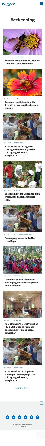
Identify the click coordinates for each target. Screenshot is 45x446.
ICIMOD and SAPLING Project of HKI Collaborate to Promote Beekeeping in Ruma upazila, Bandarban (21, 328)
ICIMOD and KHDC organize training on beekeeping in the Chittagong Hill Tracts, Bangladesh (19, 151)
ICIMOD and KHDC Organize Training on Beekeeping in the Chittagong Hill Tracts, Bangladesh (19, 376)
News (17, 98)
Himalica (17, 190)
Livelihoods (18, 276)
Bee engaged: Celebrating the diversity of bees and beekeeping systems (21, 104)
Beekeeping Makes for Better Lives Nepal (19, 240)
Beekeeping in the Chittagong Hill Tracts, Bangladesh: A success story (22, 196)
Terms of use (24, 426)
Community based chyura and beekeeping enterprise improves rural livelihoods (21, 282)
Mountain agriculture (23, 234)
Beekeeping (20, 57)
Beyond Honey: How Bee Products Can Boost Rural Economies (22, 62)
